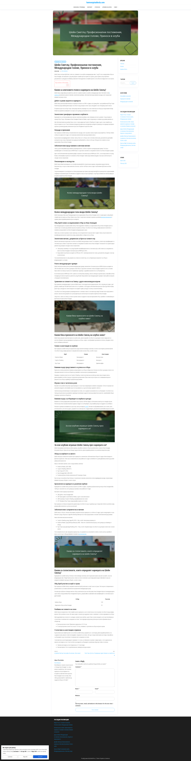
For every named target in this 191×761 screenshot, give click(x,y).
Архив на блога (123, 69)
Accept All (40, 757)
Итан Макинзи (65, 71)
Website (77, 695)
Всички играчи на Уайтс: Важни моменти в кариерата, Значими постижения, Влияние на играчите (127, 124)
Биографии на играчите (125, 96)
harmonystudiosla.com (95, 2)
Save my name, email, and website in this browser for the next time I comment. (94, 705)
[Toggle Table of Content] (66, 85)
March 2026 (122, 160)
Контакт (122, 66)
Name (77, 689)
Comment (78, 667)
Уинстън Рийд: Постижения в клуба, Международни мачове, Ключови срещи (128, 145)
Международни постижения (126, 101)
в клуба (86, 406)
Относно (122, 63)
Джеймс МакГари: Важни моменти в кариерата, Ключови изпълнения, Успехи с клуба (128, 138)
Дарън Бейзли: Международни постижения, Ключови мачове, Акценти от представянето (127, 131)
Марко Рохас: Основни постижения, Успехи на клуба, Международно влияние (126, 117)
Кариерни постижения (60, 61)
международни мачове (106, 217)
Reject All (25, 757)
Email (97, 689)
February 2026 (123, 163)
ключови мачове (82, 534)
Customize (10, 757)
